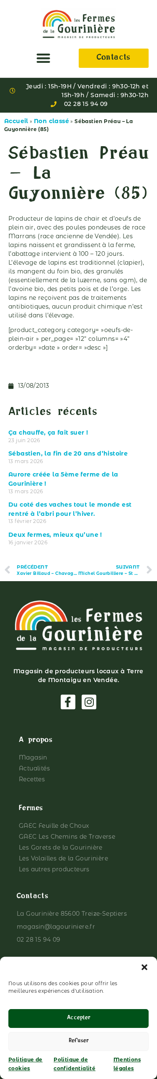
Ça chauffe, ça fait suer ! (48, 432)
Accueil (16, 121)
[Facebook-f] (68, 702)
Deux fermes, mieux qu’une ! (55, 534)
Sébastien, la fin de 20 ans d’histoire (68, 453)
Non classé (51, 121)
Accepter (78, 1018)
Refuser (79, 1042)
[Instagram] (89, 702)
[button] (144, 967)
